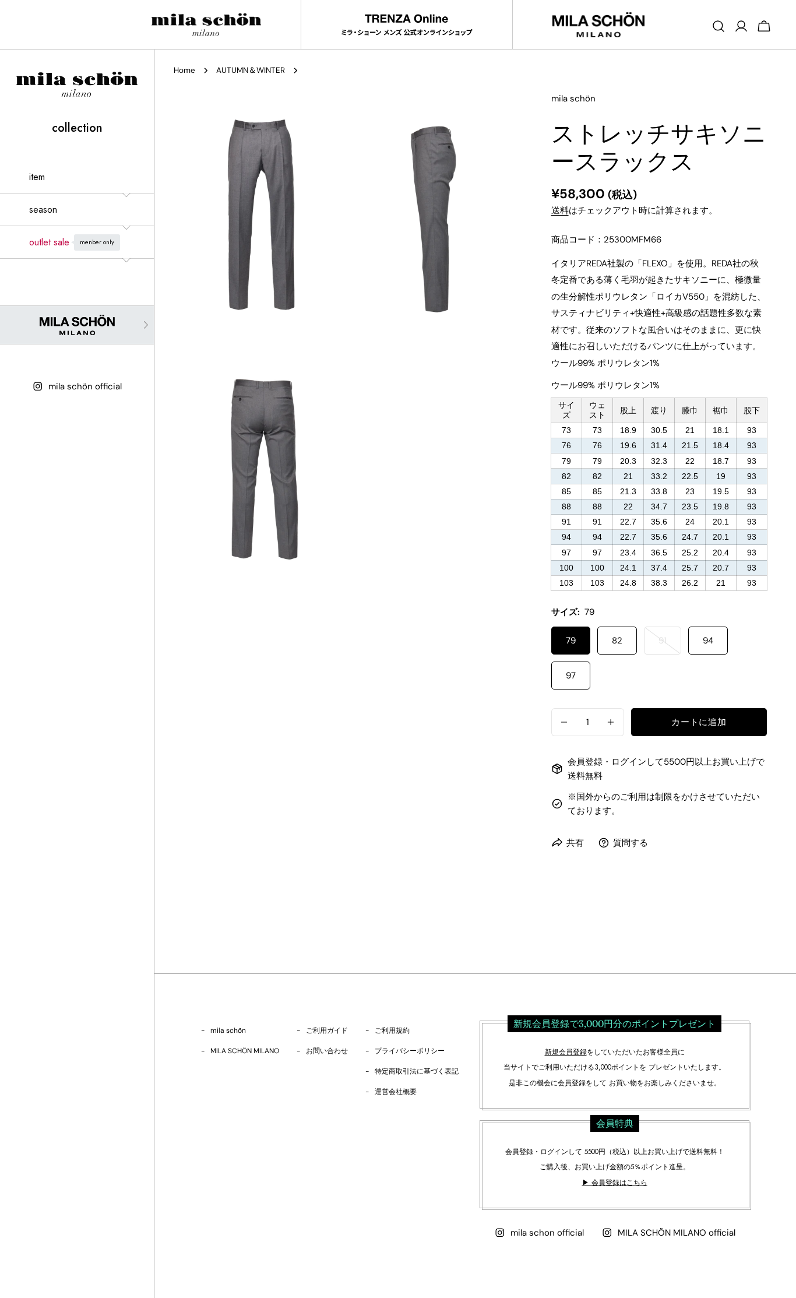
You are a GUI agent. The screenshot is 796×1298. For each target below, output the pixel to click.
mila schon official (547, 1233)
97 (571, 675)
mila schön (228, 1030)
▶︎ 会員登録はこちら (614, 1182)
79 (571, 640)
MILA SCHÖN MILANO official (676, 1233)
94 (708, 640)
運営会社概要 (396, 1091)
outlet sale (71, 242)
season (43, 209)
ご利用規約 (392, 1030)
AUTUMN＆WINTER (250, 70)
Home (184, 70)
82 (617, 640)
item (37, 177)
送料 (560, 210)
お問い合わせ (327, 1051)
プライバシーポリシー (410, 1051)
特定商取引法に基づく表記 (417, 1071)
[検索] (718, 26)
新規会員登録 (566, 1052)
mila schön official (85, 386)
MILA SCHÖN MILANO (244, 1051)
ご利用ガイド (327, 1030)
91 (664, 645)
